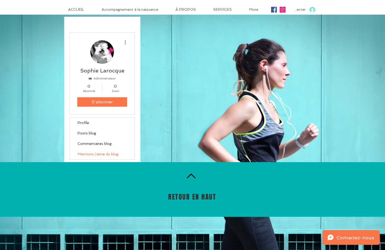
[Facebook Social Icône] (274, 10)
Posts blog (87, 133)
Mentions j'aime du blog (98, 154)
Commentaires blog (95, 143)
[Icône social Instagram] (282, 10)
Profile (83, 123)
